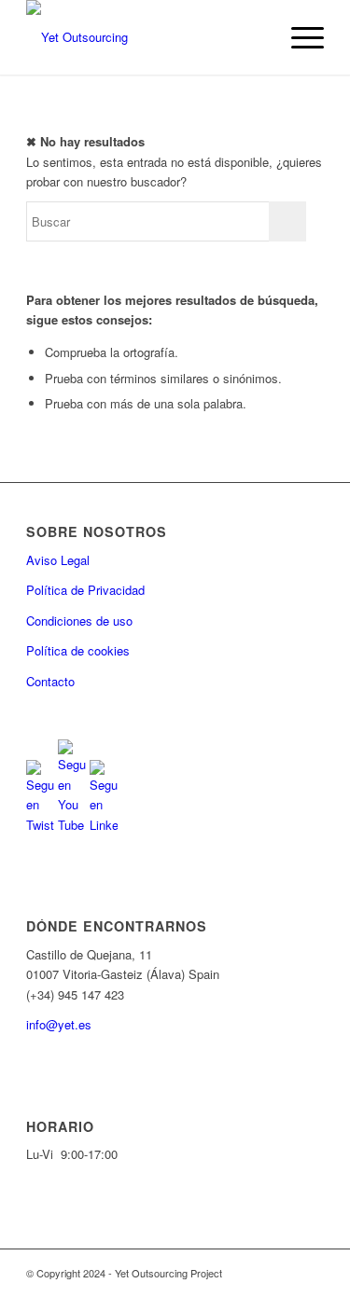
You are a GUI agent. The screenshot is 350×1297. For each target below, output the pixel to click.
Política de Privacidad (85, 590)
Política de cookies (78, 650)
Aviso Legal (58, 560)
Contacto (50, 681)
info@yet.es (58, 1024)
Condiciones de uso (79, 620)
